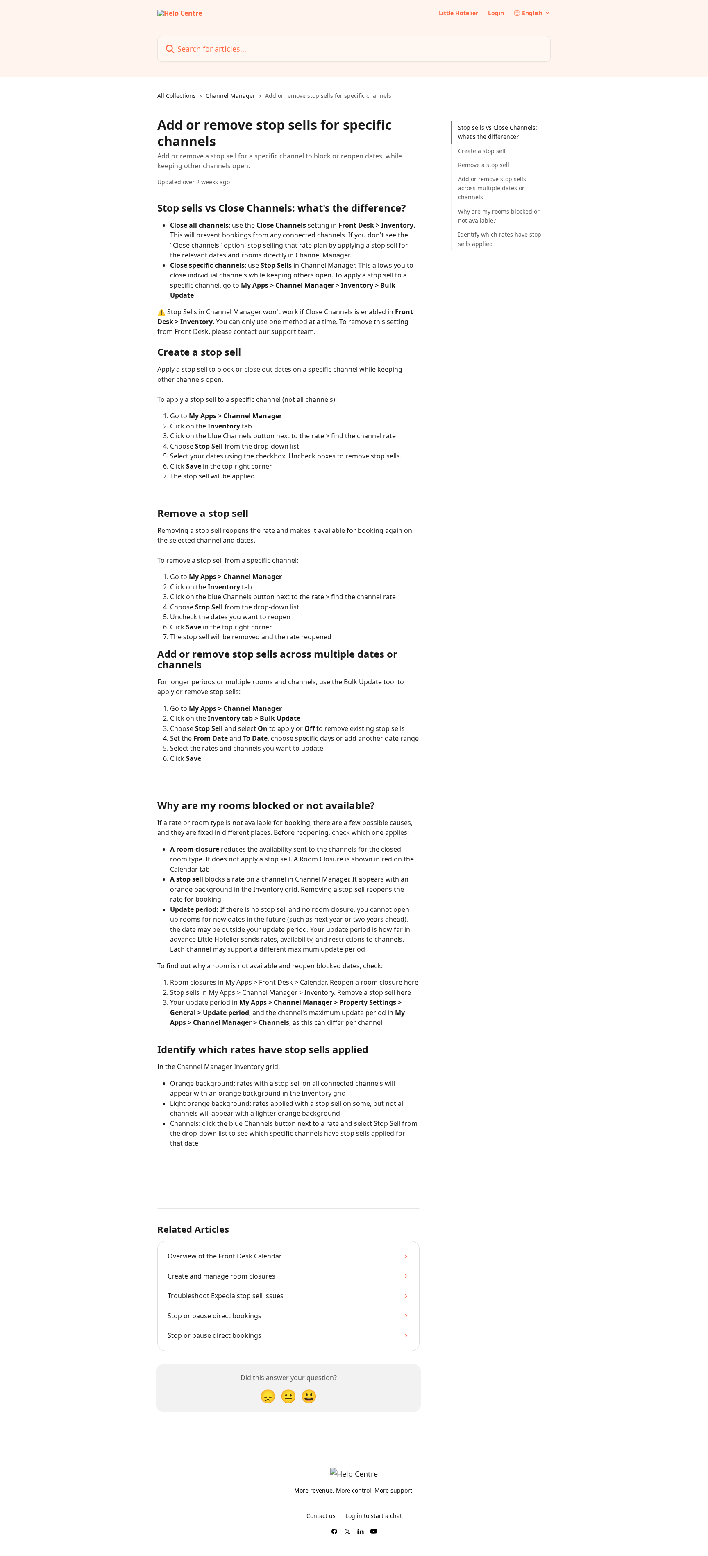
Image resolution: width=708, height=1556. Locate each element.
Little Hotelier (458, 13)
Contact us (321, 1516)
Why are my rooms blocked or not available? (499, 215)
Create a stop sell (482, 151)
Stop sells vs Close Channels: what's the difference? (497, 132)
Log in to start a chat (373, 1516)
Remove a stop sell (483, 165)
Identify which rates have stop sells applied (499, 238)
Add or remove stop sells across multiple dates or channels (492, 188)
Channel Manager (230, 95)
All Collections (176, 95)
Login (496, 13)
